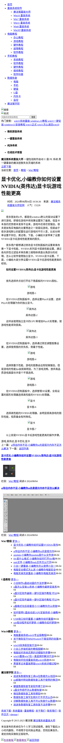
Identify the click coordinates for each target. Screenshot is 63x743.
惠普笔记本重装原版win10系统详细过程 (34, 663)
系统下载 (6, 710)
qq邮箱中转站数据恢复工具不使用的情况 (35, 680)
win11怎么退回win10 (48, 124)
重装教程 (29, 710)
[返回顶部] (33, 740)
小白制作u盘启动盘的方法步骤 (29, 583)
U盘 (15, 92)
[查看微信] (20, 740)
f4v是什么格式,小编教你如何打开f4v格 (34, 558)
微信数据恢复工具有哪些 (26, 693)
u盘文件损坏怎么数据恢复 (27, 690)
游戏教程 (18, 41)
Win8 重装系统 (21, 26)
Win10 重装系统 (21, 15)
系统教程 (18, 59)
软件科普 (18, 74)
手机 (15, 85)
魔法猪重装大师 (22, 12)
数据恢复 (12, 78)
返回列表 (24, 448)
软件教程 (18, 52)
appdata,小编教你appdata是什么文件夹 (33, 555)
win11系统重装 (22, 121)
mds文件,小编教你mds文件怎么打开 (32, 562)
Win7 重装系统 (21, 19)
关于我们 (40, 710)
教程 (23, 170)
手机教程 (12, 56)
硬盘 (15, 89)
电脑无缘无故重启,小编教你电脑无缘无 (34, 573)
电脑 (15, 81)
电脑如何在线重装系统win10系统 (31, 660)
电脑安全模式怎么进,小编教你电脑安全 (34, 569)
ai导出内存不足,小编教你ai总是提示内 (33, 551)
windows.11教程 (39, 121)
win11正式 (31, 124)
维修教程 (18, 70)
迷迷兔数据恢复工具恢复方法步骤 (31, 704)
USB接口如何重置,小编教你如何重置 (33, 619)
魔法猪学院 (13, 103)
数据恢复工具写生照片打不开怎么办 (33, 697)
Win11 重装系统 (21, 23)
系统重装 (17, 710)
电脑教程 (12, 34)
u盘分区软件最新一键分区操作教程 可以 (35, 593)
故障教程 (18, 48)
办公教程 (18, 37)
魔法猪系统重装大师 (44, 720)
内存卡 (17, 96)
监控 (15, 100)
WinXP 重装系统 (22, 30)
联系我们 (52, 710)
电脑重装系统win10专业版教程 (29, 635)
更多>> (16, 541)
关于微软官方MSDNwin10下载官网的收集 (36, 639)
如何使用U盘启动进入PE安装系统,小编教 (35, 612)
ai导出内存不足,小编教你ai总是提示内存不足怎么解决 (30, 488)
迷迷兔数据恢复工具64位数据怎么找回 (34, 676)
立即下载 (6, 166)
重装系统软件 (14, 8)
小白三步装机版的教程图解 (28, 649)
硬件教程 (18, 45)
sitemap (14, 714)
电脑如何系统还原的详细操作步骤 (31, 652)
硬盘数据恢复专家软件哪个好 (29, 686)
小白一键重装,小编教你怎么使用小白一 (34, 566)
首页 (9, 4)
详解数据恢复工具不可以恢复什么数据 (34, 701)
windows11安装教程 (15, 124)
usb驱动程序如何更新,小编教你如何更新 (35, 622)
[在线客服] (7, 740)
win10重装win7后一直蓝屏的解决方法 (33, 656)
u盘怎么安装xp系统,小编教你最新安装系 (35, 587)
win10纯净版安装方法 (25, 645)
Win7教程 (33, 170)
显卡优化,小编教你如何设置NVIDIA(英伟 (35, 545)
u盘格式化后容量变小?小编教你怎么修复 (35, 606)
